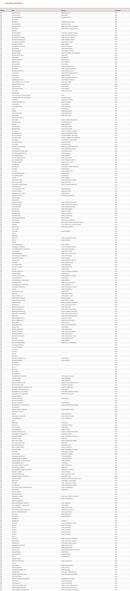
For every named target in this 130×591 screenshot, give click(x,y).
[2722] (1, 37)
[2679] (1, 389)
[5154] (1, 536)
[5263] (1, 285)
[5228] (1, 66)
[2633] (1, 68)
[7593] (1, 423)
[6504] (1, 40)
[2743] (1, 271)
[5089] (1, 518)
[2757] (1, 572)
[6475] (1, 320)
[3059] (1, 242)
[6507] (1, 300)
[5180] (1, 378)
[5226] (1, 298)
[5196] (1, 550)
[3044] (1, 149)
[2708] (1, 111)
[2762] (1, 287)
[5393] (1, 567)
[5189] (1, 17)
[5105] (1, 115)
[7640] (1, 164)
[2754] (1, 62)
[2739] (1, 247)
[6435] (1, 289)
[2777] (1, 86)
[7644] (1, 220)
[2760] (1, 463)
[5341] (1, 443)
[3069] (1, 409)
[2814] (1, 396)
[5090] (1, 583)
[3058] (1, 231)
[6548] (1, 505)
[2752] (1, 171)
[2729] (1, 327)
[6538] (1, 131)
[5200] (1, 561)
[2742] (1, 218)
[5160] (1, 75)
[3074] (1, 400)
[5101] (1, 31)
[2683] (1, 213)
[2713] (1, 124)
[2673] (1, 385)
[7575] (1, 138)
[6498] (1, 267)
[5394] (1, 454)
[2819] (1, 347)
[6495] (1, 369)
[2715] (1, 543)
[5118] (1, 445)
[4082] (1, 345)
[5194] (1, 316)
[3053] (1, 530)
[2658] (1, 394)
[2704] (1, 547)
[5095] (1, 178)
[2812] (1, 398)
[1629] (1, 365)
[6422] (1, 60)
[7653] (1, 95)
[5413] (1, 338)
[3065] (1, 501)
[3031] (1, 309)
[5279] (1, 13)
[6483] (1, 278)
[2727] (1, 579)
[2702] (1, 224)
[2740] (1, 545)
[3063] (1, 492)
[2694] (1, 322)
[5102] (1, 349)
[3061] (1, 256)
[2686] (1, 302)
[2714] (1, 514)
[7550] (1, 481)
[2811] (1, 97)
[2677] (1, 521)
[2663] (1, 22)
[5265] (1, 507)
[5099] (1, 19)
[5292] (1, 151)
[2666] (1, 191)
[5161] (1, 53)
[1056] (1, 376)
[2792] (1, 405)
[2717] (1, 311)
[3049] (1, 418)
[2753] (1, 496)
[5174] (1, 296)
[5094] (1, 153)
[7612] (1, 340)
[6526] (1, 383)
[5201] (1, 476)
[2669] (1, 436)
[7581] (1, 126)
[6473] (1, 276)
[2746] (1, 33)
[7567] (1, 184)
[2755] (1, 104)
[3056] (1, 160)
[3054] (1, 532)
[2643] (1, 305)
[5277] (1, 447)
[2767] (1, 166)
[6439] (1, 55)
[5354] (1, 251)
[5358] (1, 15)
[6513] (1, 26)
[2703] (1, 581)
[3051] (1, 525)
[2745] (1, 498)
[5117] (1, 563)
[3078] (1, 356)
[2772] (1, 35)
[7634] (1, 51)
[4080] (1, 362)
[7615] (1, 342)
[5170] (1, 189)
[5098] (1, 354)
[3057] (1, 57)
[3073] (1, 211)
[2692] (1, 472)
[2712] (1, 77)
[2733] (1, 331)
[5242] (1, 71)
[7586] (1, 89)
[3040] (1, 209)
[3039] (1, 269)
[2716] (1, 193)
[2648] (1, 483)
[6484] (1, 155)
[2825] (1, 351)
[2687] (1, 574)
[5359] (1, 80)
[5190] (1, 590)
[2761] (1, 264)
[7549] (1, 133)
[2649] (1, 391)
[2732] (1, 64)
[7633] (1, 438)
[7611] (1, 458)
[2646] (1, 336)
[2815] (1, 371)
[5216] (1, 360)
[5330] (1, 432)
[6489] (1, 461)
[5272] (1, 570)
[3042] (1, 478)
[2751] (1, 329)
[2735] (1, 129)
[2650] (1, 523)
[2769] (1, 106)
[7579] (1, 467)
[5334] (1, 452)
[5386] (1, 173)
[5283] (1, 249)
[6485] (1, 102)
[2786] (1, 427)
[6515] (1, 73)
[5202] (1, 429)
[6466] (1, 414)
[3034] (1, 135)
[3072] (1, 416)
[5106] (1, 440)
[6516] (1, 84)
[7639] (1, 82)
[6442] (1, 262)
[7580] (1, 233)
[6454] (1, 541)
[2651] (1, 538)
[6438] (1, 175)
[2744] (1, 258)
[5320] (1, 113)
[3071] (1, 260)
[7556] (1, 282)
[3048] (1, 334)
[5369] (1, 187)
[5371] (1, 91)
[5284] (1, 146)
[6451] (1, 485)
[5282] (1, 42)
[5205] (1, 552)
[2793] (1, 380)
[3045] (1, 449)
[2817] (1, 200)
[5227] (1, 293)
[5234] (1, 162)
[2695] (1, 227)
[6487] (1, 512)
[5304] (1, 182)
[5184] (1, 556)
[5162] (1, 318)
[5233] (1, 120)
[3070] (1, 207)
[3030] (1, 180)
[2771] (1, 465)
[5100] (1, 198)
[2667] (1, 169)
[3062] (1, 222)
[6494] (1, 367)
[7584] (1, 142)
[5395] (1, 434)
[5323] (1, 24)
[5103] (1, 100)
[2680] (1, 240)
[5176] (1, 469)
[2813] (1, 204)
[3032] (1, 494)
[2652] (1, 587)
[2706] (1, 48)
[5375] (1, 358)
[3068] (1, 229)
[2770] (1, 456)
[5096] (1, 411)
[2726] (1, 195)
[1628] (1, 374)
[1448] (1, 576)
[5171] (1, 516)
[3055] (1, 534)
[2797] (1, 407)
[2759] (1, 425)
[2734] (1, 307)
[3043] (1, 158)
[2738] (1, 253)
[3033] (1, 280)
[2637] (1, 313)
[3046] (1, 487)
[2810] (1, 202)
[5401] (1, 420)
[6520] (1, 387)
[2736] (1, 585)
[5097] (1, 117)
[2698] (1, 474)
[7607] (1, 215)
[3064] (1, 236)
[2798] (1, 559)
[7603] (1, 510)
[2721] (1, 489)
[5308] (1, 244)
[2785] (1, 140)
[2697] (1, 554)
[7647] (1, 273)
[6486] (1, 325)
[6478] (1, 503)
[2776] (1, 46)
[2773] (1, 109)
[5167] (1, 28)
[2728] (1, 565)
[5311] (1, 122)
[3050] (1, 144)
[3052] (1, 527)
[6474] (1, 291)
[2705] (1, 44)
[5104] (1, 403)
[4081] (1, 93)
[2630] (1, 238)
